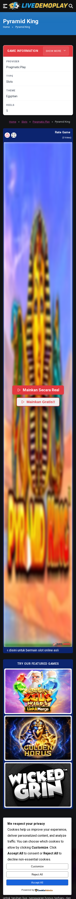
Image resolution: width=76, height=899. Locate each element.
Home (6, 27)
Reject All (37, 874)
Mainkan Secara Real (41, 390)
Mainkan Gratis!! (41, 402)
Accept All (37, 882)
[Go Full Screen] (13, 135)
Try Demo (38, 691)
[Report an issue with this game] (7, 135)
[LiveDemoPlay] (38, 6)
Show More (54, 51)
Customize (37, 866)
